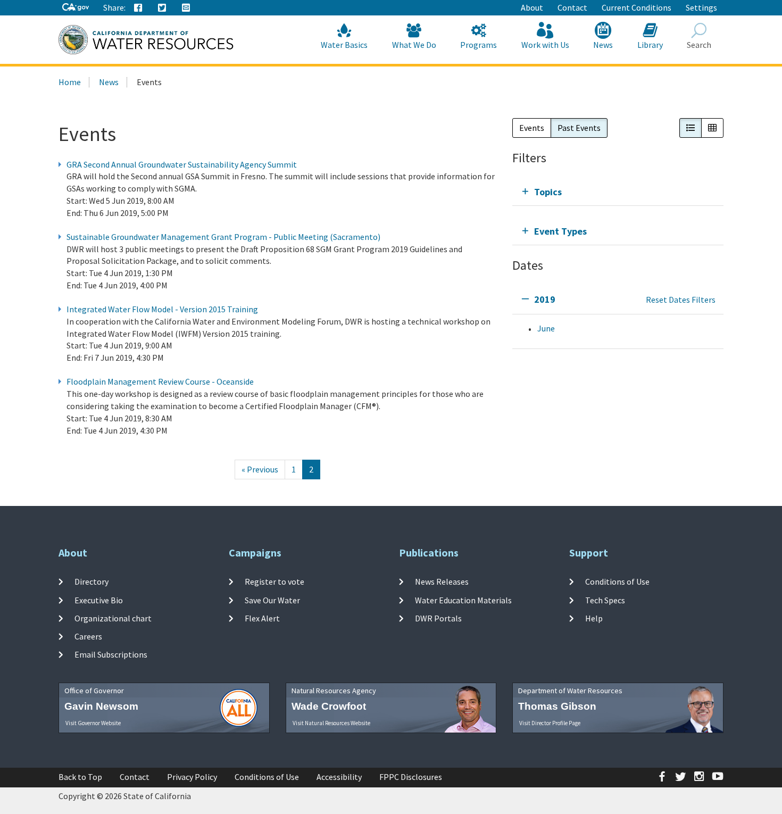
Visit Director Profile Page (549, 723)
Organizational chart (113, 618)
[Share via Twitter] (162, 8)
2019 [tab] (544, 299)
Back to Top (80, 776)
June (546, 328)
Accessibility (339, 776)
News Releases (442, 581)
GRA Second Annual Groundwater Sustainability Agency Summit (181, 164)
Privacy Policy (192, 776)
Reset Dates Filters (681, 299)
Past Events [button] (579, 127)
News (603, 44)
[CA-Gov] (75, 7)
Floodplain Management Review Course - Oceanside (160, 381)
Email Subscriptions (110, 654)
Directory (91, 581)
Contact (572, 7)
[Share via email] (186, 8)
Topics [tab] (548, 192)
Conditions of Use (617, 581)
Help (594, 618)
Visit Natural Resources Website (331, 723)
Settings (701, 7)
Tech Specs (605, 599)
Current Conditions (636, 7)
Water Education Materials (463, 599)
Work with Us (545, 44)
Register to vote (274, 581)
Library (650, 44)
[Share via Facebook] (138, 8)
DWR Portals (438, 618)
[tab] (617, 191)
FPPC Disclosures (410, 776)
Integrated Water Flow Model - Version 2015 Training (162, 309)
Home (70, 82)
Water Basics (344, 44)
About (532, 7)
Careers (88, 636)
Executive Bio (98, 599)
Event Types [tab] (560, 231)
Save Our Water (272, 599)
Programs (478, 44)
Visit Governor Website (93, 723)
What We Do (414, 44)
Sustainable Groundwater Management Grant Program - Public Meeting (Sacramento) (223, 236)
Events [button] (531, 127)
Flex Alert (262, 618)
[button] (690, 128)
